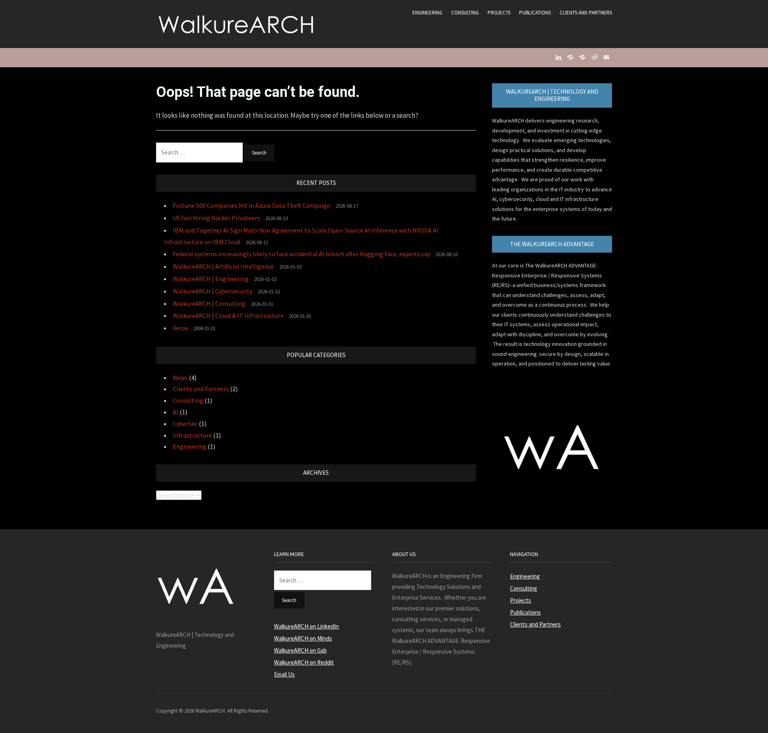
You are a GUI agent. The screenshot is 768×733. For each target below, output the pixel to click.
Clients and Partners (586, 12)
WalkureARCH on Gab (300, 650)
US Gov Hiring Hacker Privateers (216, 218)
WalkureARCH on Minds (303, 638)
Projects (499, 12)
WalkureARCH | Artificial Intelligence (223, 266)
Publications (535, 12)
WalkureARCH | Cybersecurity (212, 291)
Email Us (284, 674)
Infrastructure (192, 435)
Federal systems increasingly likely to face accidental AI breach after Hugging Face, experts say (301, 254)
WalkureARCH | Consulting (209, 303)
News (180, 378)
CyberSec (185, 424)
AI (175, 412)
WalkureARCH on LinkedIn (306, 626)
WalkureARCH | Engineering (211, 279)
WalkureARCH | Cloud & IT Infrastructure (228, 315)
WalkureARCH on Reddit (304, 662)
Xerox (180, 328)
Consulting (465, 12)
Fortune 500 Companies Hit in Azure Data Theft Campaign (251, 205)
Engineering (427, 12)
